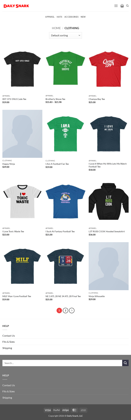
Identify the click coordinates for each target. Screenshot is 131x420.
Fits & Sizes (8, 341)
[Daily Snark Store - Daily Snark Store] (16, 5)
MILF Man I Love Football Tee (16, 296)
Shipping (7, 347)
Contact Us (8, 335)
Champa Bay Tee (97, 99)
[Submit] (125, 363)
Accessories (71, 17)
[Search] (127, 6)
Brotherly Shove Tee (55, 99)
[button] (116, 6)
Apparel (49, 17)
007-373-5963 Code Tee (14, 99)
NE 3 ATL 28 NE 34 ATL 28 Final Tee (63, 296)
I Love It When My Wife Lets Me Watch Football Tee (108, 165)
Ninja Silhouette (97, 296)
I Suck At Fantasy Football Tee (60, 231)
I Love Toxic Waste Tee (13, 231)
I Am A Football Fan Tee (57, 163)
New (83, 17)
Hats (59, 17)
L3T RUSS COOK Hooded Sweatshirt (107, 231)
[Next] (71, 310)
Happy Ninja (8, 163)
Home (56, 28)
